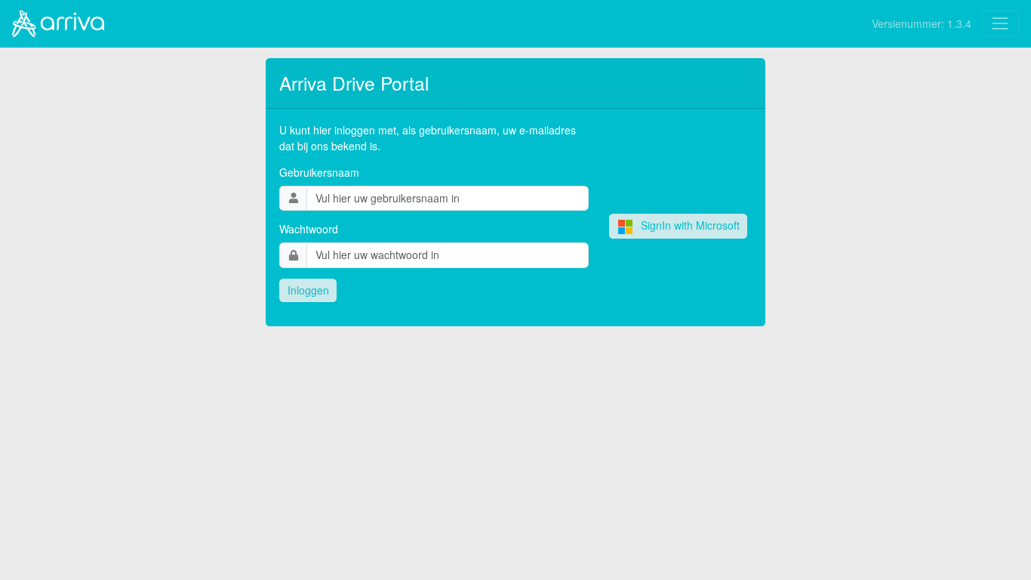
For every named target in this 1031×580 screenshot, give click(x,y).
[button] (308, 291)
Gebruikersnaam (319, 172)
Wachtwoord (308, 228)
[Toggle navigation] (1000, 24)
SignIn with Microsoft (690, 225)
